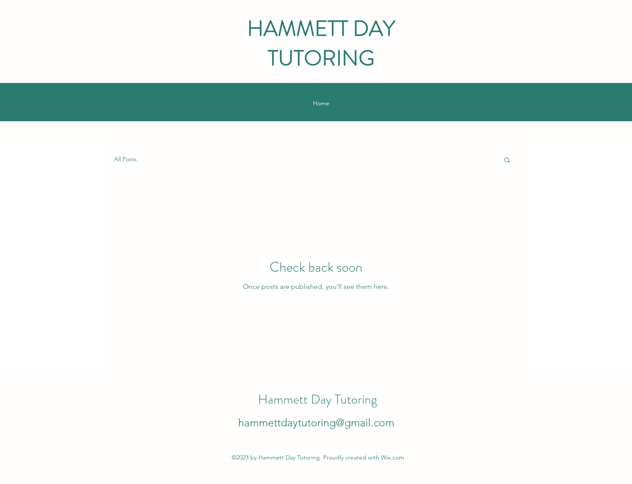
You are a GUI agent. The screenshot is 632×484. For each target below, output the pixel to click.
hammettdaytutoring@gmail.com (316, 422)
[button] (507, 160)
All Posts (125, 159)
